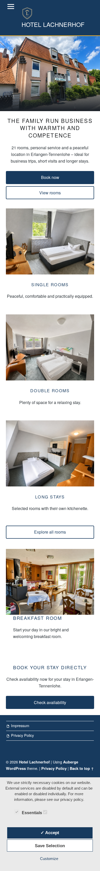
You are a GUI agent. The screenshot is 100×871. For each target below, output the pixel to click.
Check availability (50, 702)
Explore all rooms (50, 532)
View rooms (50, 193)
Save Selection (50, 845)
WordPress (16, 768)
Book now (50, 177)
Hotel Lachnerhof (34, 761)
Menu (10, 6)
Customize (49, 858)
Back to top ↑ (82, 768)
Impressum (20, 725)
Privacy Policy (22, 735)
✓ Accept (50, 832)
